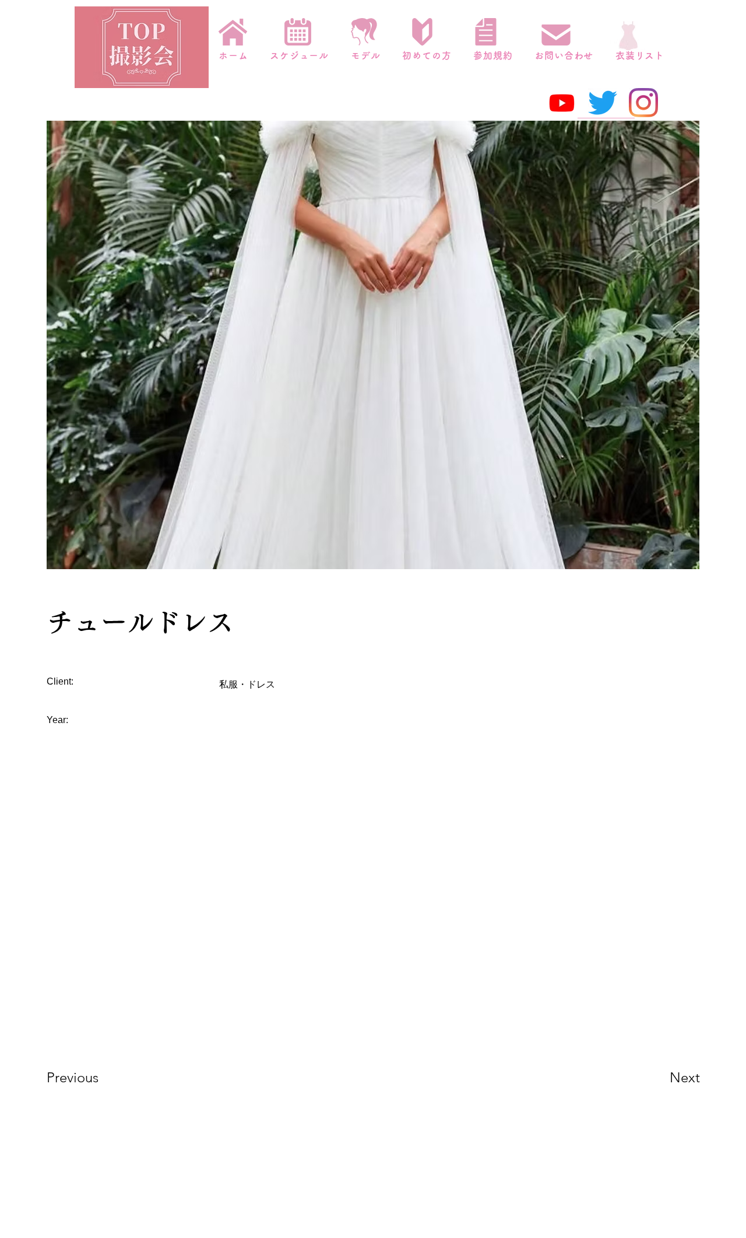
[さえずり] (602, 102)
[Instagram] (643, 102)
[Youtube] (561, 102)
